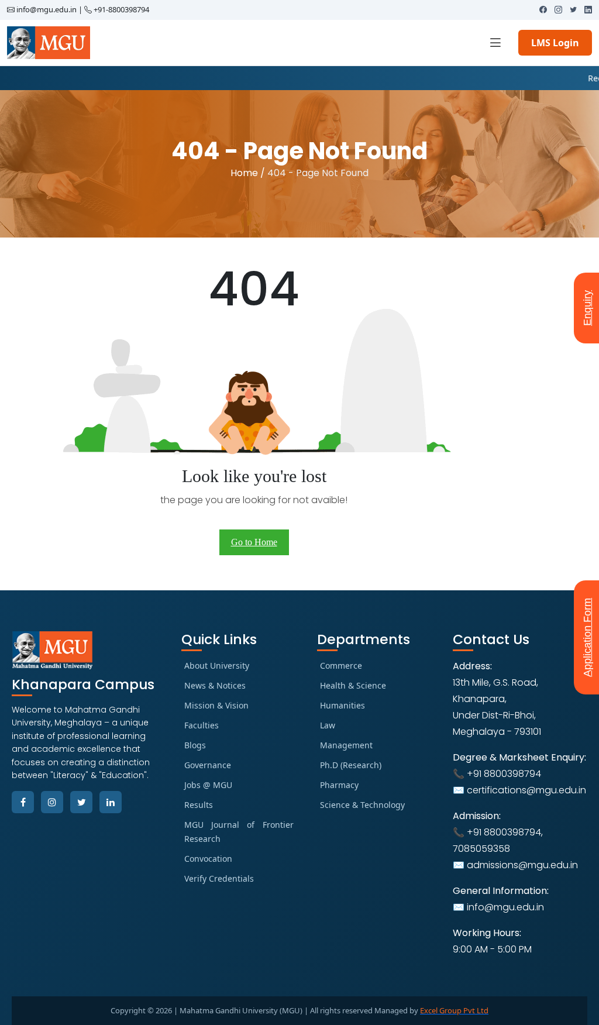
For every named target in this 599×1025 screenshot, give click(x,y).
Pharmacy (339, 784)
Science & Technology (362, 804)
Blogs (195, 745)
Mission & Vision (216, 705)
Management (346, 745)
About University (216, 665)
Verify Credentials (219, 878)
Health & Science (353, 685)
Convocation (208, 858)
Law (327, 725)
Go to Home (254, 542)
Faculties (201, 725)
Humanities (342, 705)
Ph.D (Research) (350, 765)
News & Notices (215, 685)
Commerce (341, 665)
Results (198, 804)
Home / (247, 173)
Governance (207, 765)
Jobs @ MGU (208, 784)
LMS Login (555, 42)
